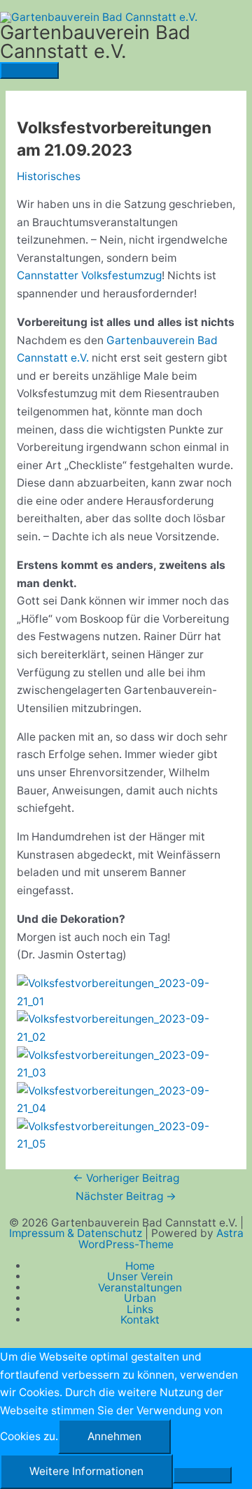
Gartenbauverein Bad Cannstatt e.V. (95, 42)
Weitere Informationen (86, 1471)
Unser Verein (140, 1276)
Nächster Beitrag (126, 1196)
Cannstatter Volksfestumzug (89, 275)
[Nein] (202, 1475)
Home (140, 1266)
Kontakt (140, 1319)
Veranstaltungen (140, 1287)
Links (140, 1309)
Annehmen (114, 1436)
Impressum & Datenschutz (77, 1233)
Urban (140, 1298)
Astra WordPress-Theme (161, 1239)
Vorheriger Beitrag (126, 1178)
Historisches (48, 176)
